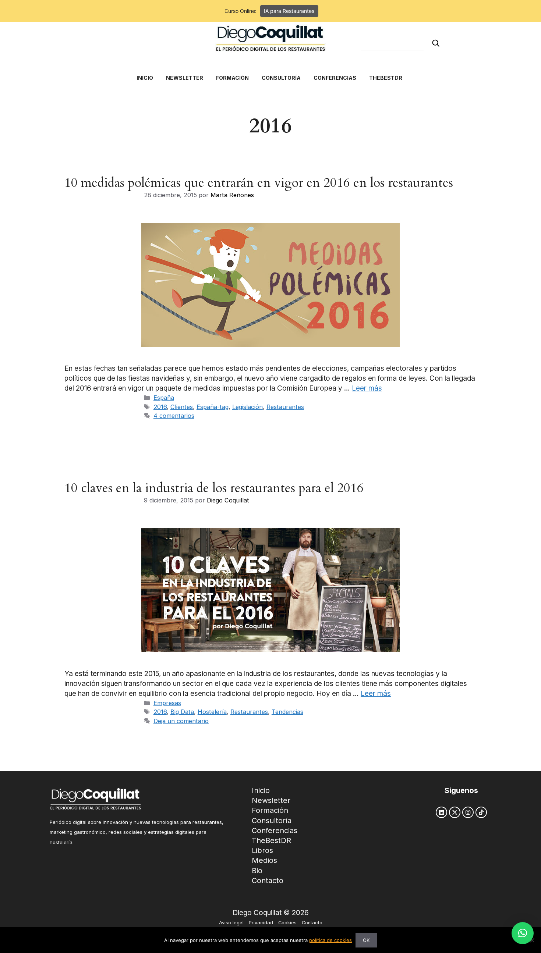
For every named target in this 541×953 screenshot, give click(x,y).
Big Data (182, 711)
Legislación (247, 406)
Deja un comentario (181, 721)
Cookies (287, 922)
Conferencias (274, 830)
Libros (262, 850)
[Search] (435, 43)
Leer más (367, 388)
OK (366, 940)
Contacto (267, 880)
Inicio (261, 790)
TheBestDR (271, 840)
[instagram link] (468, 812)
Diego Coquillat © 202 (268, 912)
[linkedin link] (441, 812)
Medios (264, 860)
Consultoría (271, 820)
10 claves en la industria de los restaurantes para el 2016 (214, 488)
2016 (160, 406)
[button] (523, 933)
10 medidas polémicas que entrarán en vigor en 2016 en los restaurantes (258, 183)
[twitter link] (454, 812)
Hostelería (212, 711)
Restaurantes (285, 406)
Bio (257, 870)
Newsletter (271, 800)
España (163, 397)
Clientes (181, 406)
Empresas (167, 703)
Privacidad (261, 922)
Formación (270, 810)
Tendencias (287, 711)
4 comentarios (173, 415)
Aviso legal (231, 922)
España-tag (213, 406)
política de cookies (330, 940)
